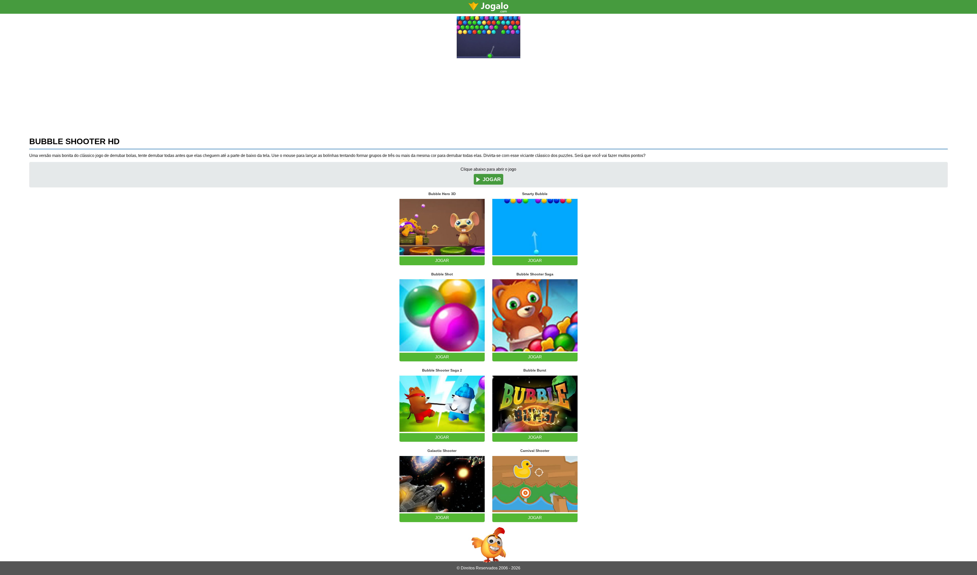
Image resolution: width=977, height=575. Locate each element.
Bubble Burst (534, 370)
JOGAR (492, 179)
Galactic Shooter (441, 451)
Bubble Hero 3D (442, 194)
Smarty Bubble (535, 194)
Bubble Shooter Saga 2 (442, 370)
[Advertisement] (488, 96)
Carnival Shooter (534, 451)
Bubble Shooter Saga (534, 274)
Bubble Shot (442, 274)
